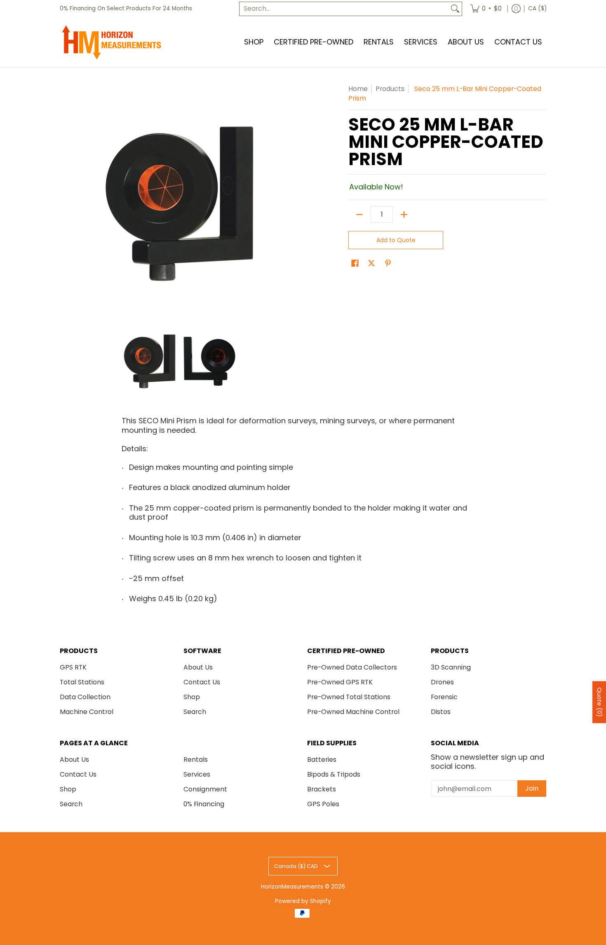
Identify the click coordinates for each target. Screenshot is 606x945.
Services (196, 774)
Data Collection (85, 697)
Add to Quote (396, 240)
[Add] (404, 214)
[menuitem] (486, 9)
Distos (441, 711)
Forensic (444, 697)
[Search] (455, 9)
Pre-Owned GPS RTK (340, 682)
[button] (355, 264)
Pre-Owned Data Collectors (352, 667)
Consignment (205, 789)
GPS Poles (323, 804)
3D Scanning (451, 667)
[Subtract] (359, 214)
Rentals (195, 759)
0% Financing (203, 804)
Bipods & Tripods (333, 774)
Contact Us (201, 682)
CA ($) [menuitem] (537, 8)
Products (390, 88)
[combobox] (344, 9)
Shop (191, 697)
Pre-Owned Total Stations (348, 697)
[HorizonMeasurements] (111, 42)
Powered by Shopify (303, 901)
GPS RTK (73, 667)
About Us (198, 667)
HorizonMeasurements (292, 887)
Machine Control (86, 711)
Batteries (321, 759)
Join (531, 788)
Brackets (321, 789)
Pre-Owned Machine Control (353, 711)
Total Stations (82, 682)
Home (358, 88)
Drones (442, 682)
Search (194, 711)
